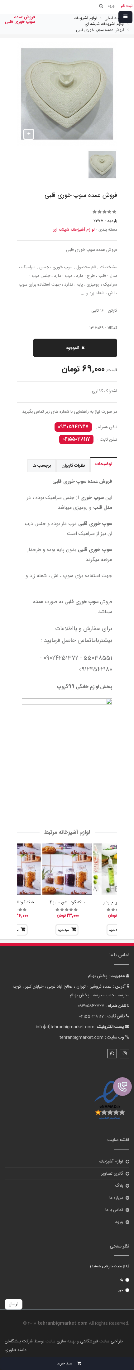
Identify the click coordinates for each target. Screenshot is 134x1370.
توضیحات (103, 464)
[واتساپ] (112, 1053)
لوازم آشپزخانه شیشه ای (74, 230)
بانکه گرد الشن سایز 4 (67, 902)
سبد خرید (63, 930)
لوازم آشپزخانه (111, 1161)
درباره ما (116, 1198)
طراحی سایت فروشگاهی (101, 1341)
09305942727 (73, 427)
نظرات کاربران (73, 465)
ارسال (13, 1304)
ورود (119, 1222)
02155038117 (76, 439)
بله (121, 1280)
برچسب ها (41, 465)
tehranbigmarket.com (81, 1037)
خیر (120, 1290)
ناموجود (72, 348)
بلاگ (119, 1186)
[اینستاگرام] (124, 1053)
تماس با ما (114, 1210)
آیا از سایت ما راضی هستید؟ (109, 1267)
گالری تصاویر (112, 1173)
